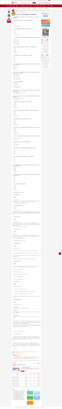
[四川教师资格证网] (15, 3)
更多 (24, 389)
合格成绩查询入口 (46, 8)
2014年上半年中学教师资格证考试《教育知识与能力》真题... (19, 394)
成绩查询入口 (23, 8)
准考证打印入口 (29, 8)
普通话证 (17, 6)
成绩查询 (10, 6)
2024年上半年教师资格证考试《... (45, 63)
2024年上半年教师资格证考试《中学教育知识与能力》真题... (19, 390)
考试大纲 (24, 6)
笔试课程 (51, 5)
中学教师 (24, 5)
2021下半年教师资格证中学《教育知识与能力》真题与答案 (20, 360)
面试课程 (51, 6)
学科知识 (41, 6)
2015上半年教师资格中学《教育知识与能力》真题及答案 (18, 392)
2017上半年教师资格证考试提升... (45, 43)
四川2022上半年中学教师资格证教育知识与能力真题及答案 (30, 351)
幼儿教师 (30, 5)
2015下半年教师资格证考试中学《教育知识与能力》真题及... (19, 391)
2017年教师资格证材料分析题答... (45, 52)
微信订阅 (49, 0)
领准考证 (17, 5)
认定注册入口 (34, 8)
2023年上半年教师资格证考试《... (45, 67)
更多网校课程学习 (26, 387)
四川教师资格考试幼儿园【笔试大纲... (46, 57)
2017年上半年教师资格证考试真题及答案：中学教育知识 (18, 397)
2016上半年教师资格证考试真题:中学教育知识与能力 (18, 395)
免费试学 (38, 363)
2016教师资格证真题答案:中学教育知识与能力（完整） (18, 396)
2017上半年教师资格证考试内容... (45, 46)
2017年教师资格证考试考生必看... (45, 49)
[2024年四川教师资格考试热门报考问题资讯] (30, 398)
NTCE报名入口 (18, 8)
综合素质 (44, 5)
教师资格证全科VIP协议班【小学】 (22, 364)
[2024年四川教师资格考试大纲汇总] (37, 393)
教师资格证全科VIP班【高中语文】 (15, 381)
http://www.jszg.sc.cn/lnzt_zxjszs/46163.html (20, 354)
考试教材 (30, 6)
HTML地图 (44, 0)
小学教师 (27, 5)
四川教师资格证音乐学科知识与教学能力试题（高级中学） (34, 360)
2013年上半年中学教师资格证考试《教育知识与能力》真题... (19, 398)
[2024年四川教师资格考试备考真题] (37, 398)
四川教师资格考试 (17, 351)
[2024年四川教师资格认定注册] (30, 403)
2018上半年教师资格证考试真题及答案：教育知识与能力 (18, 399)
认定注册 (14, 6)
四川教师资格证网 (13, 0)
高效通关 (34, 363)
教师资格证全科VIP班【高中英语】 (15, 377)
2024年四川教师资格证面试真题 (45, 66)
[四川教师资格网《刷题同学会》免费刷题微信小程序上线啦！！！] (30, 393)
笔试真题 (37, 5)
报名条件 (14, 5)
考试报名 (10, 5)
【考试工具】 (13, 8)
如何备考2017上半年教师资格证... (45, 45)
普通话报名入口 (40, 8)
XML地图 (46, 0)
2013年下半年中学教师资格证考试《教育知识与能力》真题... (19, 393)
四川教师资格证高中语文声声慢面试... (46, 60)
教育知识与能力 (21, 351)
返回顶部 (60, 254)
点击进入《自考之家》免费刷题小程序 (44, 2)
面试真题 (41, 5)
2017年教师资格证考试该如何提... (45, 40)
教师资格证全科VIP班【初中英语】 (15, 380)
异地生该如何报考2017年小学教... (45, 48)
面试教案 (27, 6)
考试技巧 (44, 6)
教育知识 (37, 6)
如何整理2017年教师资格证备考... (45, 42)
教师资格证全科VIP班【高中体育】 (15, 384)
